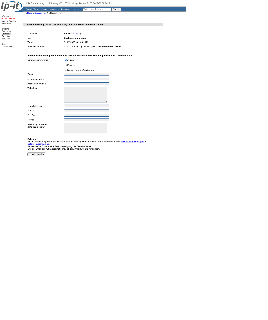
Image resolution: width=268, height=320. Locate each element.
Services (5, 39)
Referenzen (6, 23)
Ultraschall (6, 34)
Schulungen (39, 13)
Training (5, 29)
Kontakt (44, 9)
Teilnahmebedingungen (132, 141)
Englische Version (32, 9)
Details (76, 33)
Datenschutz (66, 9)
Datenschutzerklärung (38, 144)
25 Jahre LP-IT (8, 18)
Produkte (5, 36)
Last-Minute (6, 46)
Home (30, 13)
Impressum (54, 9)
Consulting (6, 31)
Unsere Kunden (8, 21)
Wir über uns (7, 16)
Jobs (3, 44)
